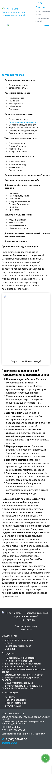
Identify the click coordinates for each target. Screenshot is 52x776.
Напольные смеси (17, 225)
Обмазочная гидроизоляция (22, 124)
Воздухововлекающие (19, 201)
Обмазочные (15, 106)
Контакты (10, 696)
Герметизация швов (18, 119)
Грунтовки (14, 109)
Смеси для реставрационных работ (22, 180)
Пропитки (13, 207)
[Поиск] (9, 25)
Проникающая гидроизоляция (23, 122)
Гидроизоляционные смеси (18, 114)
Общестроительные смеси (18, 214)
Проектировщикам (15, 699)
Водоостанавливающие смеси (23, 127)
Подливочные (15, 170)
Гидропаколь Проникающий (26, 361)
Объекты (10, 648)
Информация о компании (19, 640)
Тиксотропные (16, 103)
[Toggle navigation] (46, 25)
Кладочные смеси (17, 219)
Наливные (14, 100)
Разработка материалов (18, 645)
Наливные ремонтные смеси (19, 156)
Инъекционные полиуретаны (19, 80)
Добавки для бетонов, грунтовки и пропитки (22, 678)
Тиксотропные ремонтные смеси (21, 138)
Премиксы (14, 209)
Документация (13, 705)
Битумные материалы (15, 241)
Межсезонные (16, 148)
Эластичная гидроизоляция (22, 133)
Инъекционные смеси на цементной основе (27, 175)
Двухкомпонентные (18, 88)
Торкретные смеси (18, 151)
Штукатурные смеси (18, 228)
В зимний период (17, 146)
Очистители (15, 198)
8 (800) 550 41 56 (16, 739)
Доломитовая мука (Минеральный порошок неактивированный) (22, 686)
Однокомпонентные (18, 85)
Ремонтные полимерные (17, 93)
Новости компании (15, 702)
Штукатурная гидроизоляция (23, 130)
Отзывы (9, 643)
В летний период (17, 143)
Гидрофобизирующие (19, 204)
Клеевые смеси (16, 222)
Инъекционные (16, 98)
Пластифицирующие (19, 195)
